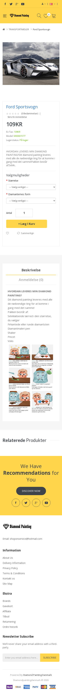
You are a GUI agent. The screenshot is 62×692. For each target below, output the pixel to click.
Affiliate (7, 611)
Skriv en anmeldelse (17, 117)
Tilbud (6, 616)
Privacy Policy (10, 568)
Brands (7, 601)
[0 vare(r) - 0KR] (54, 15)
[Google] (16, 4)
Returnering (9, 621)
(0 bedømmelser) (29, 114)
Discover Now (31, 491)
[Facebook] (5, 4)
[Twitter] (11, 4)
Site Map (7, 583)
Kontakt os (9, 578)
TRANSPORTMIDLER (19, 29)
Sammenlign (27, 233)
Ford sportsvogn (41, 29)
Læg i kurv (27, 224)
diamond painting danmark (37, 674)
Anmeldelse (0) (31, 279)
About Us (8, 557)
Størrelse (13, 180)
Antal (9, 212)
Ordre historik (10, 626)
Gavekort (8, 606)
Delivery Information (14, 563)
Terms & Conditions (14, 573)
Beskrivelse (31, 270)
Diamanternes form (19, 194)
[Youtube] (22, 4)
